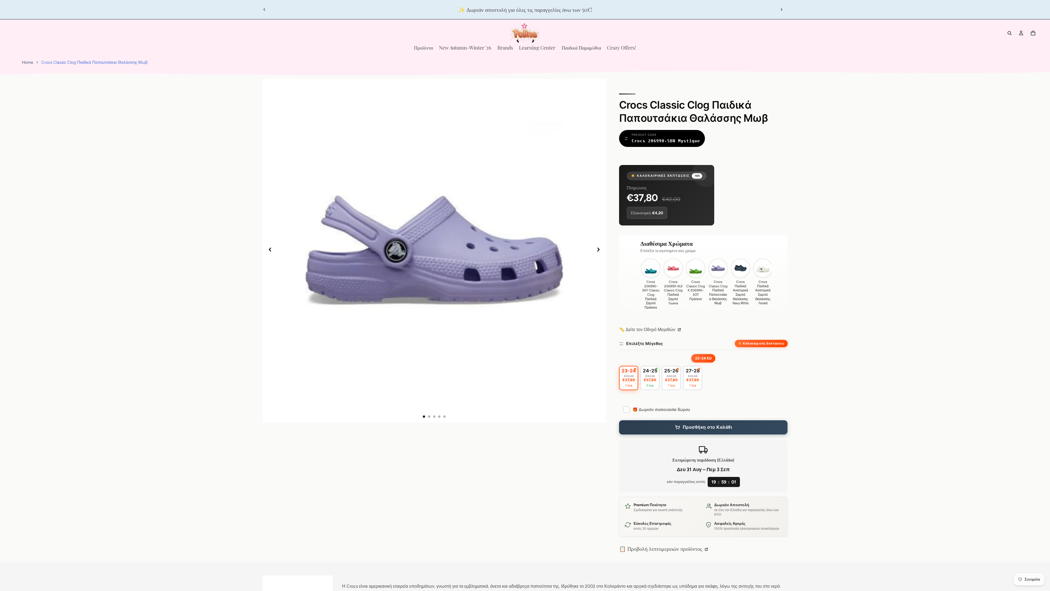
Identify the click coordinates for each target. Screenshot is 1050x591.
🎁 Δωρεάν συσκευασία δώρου (661, 409)
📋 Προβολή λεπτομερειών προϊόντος (661, 548)
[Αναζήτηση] (1010, 33)
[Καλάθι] (1033, 33)
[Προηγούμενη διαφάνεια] (264, 10)
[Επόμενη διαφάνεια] (781, 10)
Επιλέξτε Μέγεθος (644, 343)
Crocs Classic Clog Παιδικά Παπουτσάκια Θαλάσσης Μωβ (94, 62)
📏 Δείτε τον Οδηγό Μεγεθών (647, 329)
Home (27, 62)
